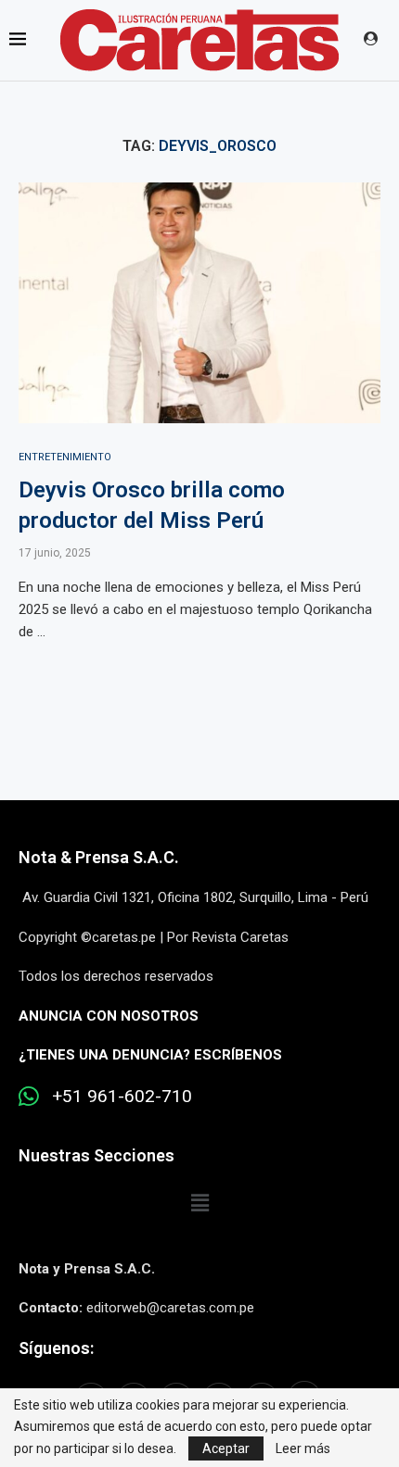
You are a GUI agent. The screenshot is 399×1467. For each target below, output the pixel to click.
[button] (199, 1203)
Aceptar (226, 1448)
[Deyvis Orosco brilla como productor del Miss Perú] (199, 302)
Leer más (303, 1448)
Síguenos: (56, 1348)
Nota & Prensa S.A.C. (99, 857)
